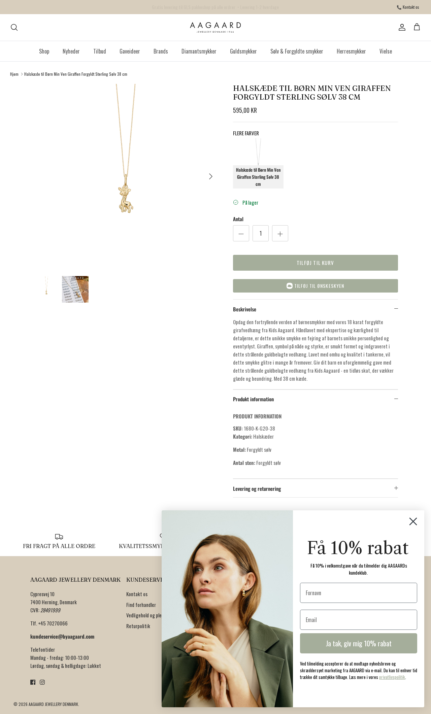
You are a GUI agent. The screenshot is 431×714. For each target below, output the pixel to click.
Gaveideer (130, 51)
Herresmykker (351, 51)
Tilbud (99, 51)
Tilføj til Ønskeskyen (319, 285)
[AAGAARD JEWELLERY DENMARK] (216, 27)
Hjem (14, 74)
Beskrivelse (244, 309)
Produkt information (253, 399)
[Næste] (210, 176)
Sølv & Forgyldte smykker (296, 51)
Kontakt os (136, 594)
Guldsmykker (243, 51)
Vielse (385, 51)
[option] (125, 176)
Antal (238, 219)
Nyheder (71, 51)
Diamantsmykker (199, 51)
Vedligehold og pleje (145, 615)
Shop (44, 51)
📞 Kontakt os (408, 7)
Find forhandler (141, 604)
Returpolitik (138, 626)
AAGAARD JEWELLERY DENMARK (53, 704)
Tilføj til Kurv (315, 262)
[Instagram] (42, 682)
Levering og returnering (257, 488)
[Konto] (400, 27)
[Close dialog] (413, 521)
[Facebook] (32, 682)
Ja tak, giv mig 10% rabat (359, 643)
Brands (161, 51)
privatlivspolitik (392, 677)
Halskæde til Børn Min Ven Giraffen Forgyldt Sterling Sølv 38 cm (75, 74)
